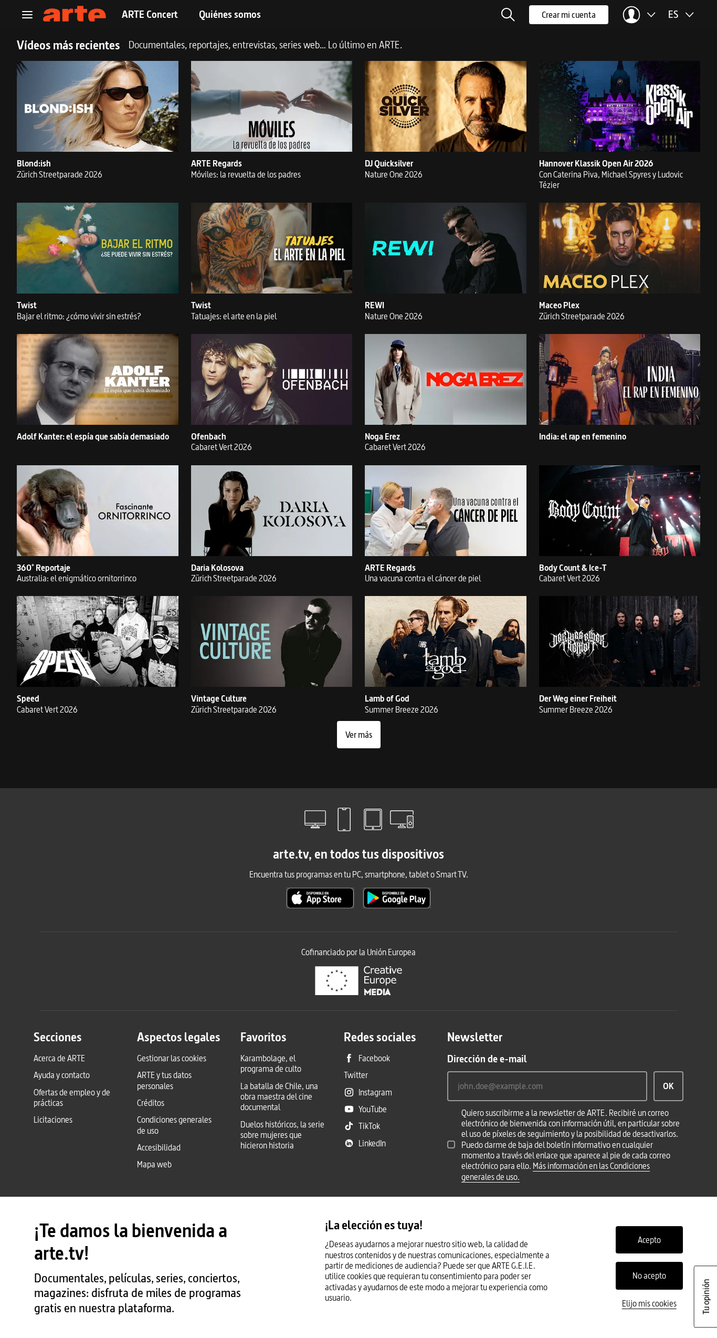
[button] (508, 14)
